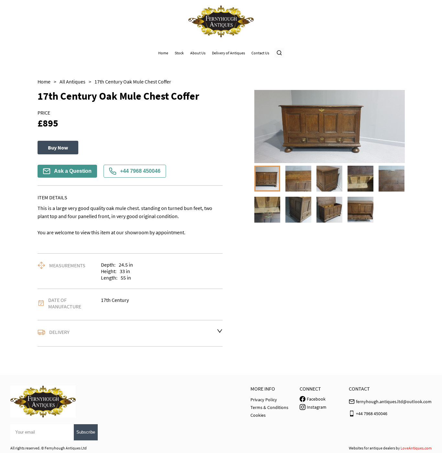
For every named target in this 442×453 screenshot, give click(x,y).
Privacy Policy (263, 400)
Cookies (258, 415)
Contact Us (260, 52)
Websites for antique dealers (372, 448)
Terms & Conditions (269, 407)
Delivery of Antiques (228, 52)
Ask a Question (73, 171)
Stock (179, 52)
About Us (197, 52)
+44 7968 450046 (140, 171)
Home (163, 52)
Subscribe (85, 432)
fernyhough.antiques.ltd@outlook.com (394, 401)
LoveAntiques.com (416, 448)
